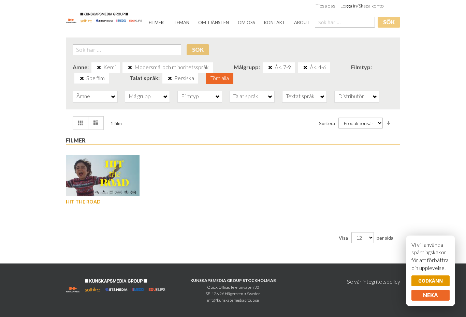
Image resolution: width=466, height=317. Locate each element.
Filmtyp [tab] (190, 96)
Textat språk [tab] (300, 96)
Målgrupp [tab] (140, 96)
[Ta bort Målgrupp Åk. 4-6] (305, 67)
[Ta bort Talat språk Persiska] (169, 78)
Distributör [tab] (351, 96)
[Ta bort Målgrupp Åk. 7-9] (270, 67)
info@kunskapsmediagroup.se (233, 300)
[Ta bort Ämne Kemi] (99, 67)
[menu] (229, 23)
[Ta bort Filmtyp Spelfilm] (81, 78)
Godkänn (430, 280)
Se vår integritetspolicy (373, 281)
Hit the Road (83, 202)
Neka (430, 295)
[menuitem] (156, 23)
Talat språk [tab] (245, 96)
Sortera (327, 123)
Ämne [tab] (83, 96)
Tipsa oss (325, 6)
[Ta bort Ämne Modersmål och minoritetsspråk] (130, 67)
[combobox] (345, 22)
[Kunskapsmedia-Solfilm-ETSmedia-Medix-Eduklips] (104, 17)
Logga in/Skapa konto (362, 6)
